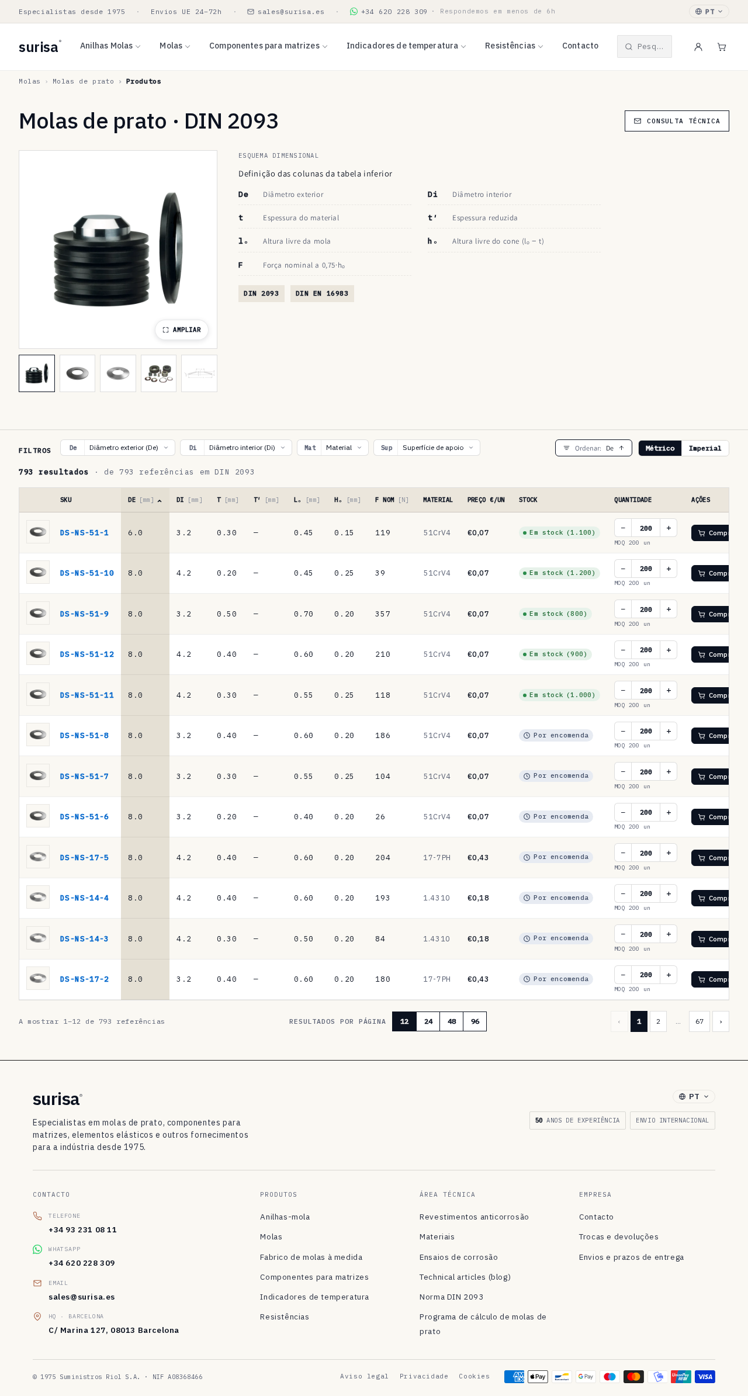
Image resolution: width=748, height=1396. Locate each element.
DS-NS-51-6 (84, 816)
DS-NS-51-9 (84, 613)
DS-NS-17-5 (84, 857)
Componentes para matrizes (264, 45)
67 (699, 1021)
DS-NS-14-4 (84, 897)
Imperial (705, 448)
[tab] (37, 373)
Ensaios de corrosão (459, 1257)
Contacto (580, 45)
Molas (171, 45)
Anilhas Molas (106, 45)
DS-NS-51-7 (84, 776)
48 (452, 1021)
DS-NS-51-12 (87, 654)
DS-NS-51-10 (87, 572)
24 (428, 1021)
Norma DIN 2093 (451, 1296)
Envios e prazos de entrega (631, 1257)
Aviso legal (364, 1376)
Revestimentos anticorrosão (474, 1216)
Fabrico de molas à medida (311, 1257)
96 (475, 1021)
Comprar (723, 532)
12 (404, 1021)
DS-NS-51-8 (84, 735)
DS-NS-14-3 (84, 938)
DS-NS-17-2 (84, 978)
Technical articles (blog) (465, 1277)
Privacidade (424, 1376)
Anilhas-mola (285, 1216)
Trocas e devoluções (619, 1236)
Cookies (474, 1376)
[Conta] (698, 46)
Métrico (660, 448)
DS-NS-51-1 (84, 532)
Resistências (510, 45)
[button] (644, 46)
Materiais (437, 1236)
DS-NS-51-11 (87, 694)
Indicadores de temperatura (403, 45)
